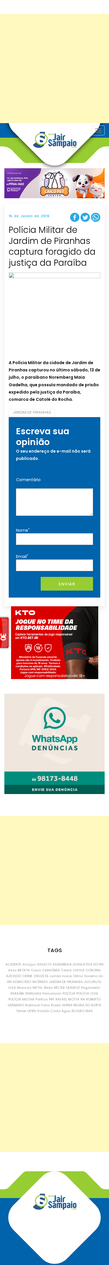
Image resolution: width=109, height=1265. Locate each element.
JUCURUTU (92, 981)
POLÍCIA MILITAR (21, 999)
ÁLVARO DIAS (82, 1011)
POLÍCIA (68, 993)
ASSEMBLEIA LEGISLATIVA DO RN (78, 964)
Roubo (56, 1005)
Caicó (36, 970)
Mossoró (24, 987)
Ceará (66, 970)
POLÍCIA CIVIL (87, 993)
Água (66, 1011)
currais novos (61, 976)
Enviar (67, 584)
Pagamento (90, 987)
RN (83, 999)
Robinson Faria (37, 1005)
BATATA (24, 970)
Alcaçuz (29, 964)
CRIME (27, 976)
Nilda (48, 987)
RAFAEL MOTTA (67, 999)
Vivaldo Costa (48, 1011)
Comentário (28, 480)
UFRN (31, 1011)
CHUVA (79, 970)
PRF (51, 999)
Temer (21, 1011)
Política (41, 999)
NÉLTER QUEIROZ (67, 987)
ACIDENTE (13, 964)
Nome (23, 530)
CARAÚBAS (51, 970)
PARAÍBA (17, 993)
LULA (12, 987)
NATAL (38, 987)
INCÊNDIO (40, 981)
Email (22, 556)
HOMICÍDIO (22, 981)
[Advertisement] (54, 68)
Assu (12, 970)
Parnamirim (51, 993)
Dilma (78, 976)
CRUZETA (41, 976)
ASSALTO (44, 964)
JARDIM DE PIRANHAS (32, 412)
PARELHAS (33, 993)
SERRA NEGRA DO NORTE (81, 1005)
